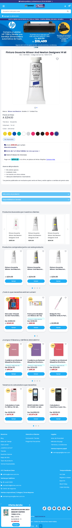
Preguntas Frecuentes (33, 441)
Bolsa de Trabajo (6, 441)
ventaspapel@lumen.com (61, 452)
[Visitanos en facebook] (54, 508)
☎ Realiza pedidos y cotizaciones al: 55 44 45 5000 (35, 1)
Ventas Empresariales (8, 464)
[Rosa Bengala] (52, 134)
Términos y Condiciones (59, 445)
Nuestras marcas (6, 454)
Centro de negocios (9, 489)
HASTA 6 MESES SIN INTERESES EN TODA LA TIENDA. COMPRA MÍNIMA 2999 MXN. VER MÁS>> (36, 19)
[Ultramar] (56, 134)
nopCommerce (40, 516)
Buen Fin (62, 481)
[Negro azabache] (38, 134)
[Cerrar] (70, 19)
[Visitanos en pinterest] (59, 508)
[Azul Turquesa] (19, 134)
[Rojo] (47, 134)
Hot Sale (62, 474)
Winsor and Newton (14, 111)
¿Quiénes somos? (6, 448)
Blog (2, 438)
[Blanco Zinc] (28, 134)
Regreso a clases (65, 478)
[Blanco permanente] (24, 134)
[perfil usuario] (65, 6)
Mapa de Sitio (5, 457)
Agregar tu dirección (11, 16)
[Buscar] (68, 11)
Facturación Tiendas (32, 438)
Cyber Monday (64, 487)
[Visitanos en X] (64, 508)
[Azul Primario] (14, 134)
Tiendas (3, 451)
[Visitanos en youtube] (69, 508)
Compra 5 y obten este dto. (12, 365)
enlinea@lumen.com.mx (11, 474)
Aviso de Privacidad (57, 438)
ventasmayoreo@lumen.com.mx (14, 496)
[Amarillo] (5, 134)
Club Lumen (5, 445)
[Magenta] (33, 134)
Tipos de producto (7, 461)
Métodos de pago (57, 441)
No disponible (9, 139)
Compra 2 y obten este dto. (35, 319)
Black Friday (63, 484)
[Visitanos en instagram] (49, 508)
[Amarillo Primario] (10, 134)
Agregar (13, 281)
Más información (10, 147)
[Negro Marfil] (42, 134)
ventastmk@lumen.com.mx (12, 485)
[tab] (32, 288)
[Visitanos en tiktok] (44, 508)
